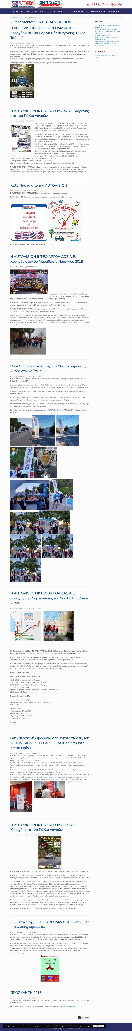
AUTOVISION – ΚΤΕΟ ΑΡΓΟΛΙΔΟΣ (106, 55)
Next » (87, 1017)
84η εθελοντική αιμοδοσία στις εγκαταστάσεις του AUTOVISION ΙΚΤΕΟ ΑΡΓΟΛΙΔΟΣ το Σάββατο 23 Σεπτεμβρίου (49, 743)
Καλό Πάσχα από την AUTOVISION (38, 185)
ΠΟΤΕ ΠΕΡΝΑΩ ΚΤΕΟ (59, 11)
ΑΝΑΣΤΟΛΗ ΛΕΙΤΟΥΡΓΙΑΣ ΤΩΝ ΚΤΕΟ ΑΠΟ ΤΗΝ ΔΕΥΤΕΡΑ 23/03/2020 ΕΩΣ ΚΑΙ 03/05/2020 (108, 31)
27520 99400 (58, 1028)
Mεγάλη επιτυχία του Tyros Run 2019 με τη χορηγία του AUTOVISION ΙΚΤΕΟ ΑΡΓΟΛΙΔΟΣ (108, 43)
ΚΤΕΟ (97, 57)
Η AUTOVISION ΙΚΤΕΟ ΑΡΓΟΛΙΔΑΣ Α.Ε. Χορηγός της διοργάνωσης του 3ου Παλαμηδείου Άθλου (49, 598)
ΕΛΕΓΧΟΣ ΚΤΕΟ (41, 11)
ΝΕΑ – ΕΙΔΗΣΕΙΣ (22, 17)
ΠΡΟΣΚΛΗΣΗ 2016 (25, 993)
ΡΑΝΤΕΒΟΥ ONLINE (97, 11)
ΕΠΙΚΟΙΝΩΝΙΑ (113, 11)
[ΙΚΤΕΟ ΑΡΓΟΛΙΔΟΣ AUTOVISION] (36, 4)
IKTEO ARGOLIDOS (54, 22)
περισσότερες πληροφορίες (82, 1026)
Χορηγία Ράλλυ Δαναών (102, 35)
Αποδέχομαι (99, 1026)
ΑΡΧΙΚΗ (19, 11)
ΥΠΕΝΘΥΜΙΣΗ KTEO (79, 11)
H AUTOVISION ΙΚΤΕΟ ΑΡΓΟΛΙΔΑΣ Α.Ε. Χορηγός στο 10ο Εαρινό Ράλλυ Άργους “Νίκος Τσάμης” (47, 33)
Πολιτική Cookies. (69, 1026)
